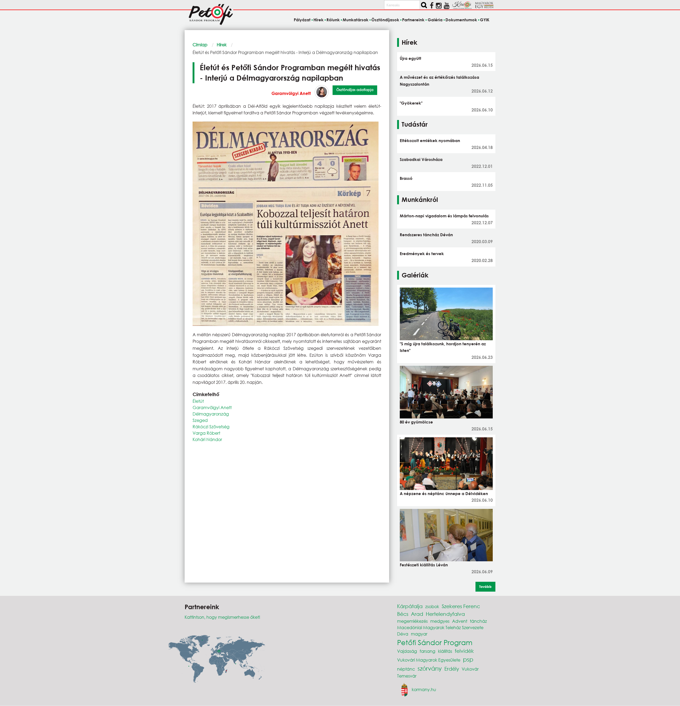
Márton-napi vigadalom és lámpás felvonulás (444, 215)
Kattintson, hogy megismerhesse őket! (222, 617)
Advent (459, 621)
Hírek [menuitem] (318, 19)
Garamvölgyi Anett (291, 93)
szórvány (430, 668)
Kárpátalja (410, 606)
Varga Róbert (206, 433)
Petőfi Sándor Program (434, 642)
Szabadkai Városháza (421, 159)
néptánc (406, 669)
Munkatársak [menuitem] (355, 19)
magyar (419, 634)
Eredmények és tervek (422, 253)
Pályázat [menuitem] (302, 19)
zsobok (432, 606)
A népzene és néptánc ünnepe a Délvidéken (444, 493)
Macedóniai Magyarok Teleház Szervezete (440, 627)
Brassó (406, 178)
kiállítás (445, 651)
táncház (478, 621)
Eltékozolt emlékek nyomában (430, 140)
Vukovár (470, 669)
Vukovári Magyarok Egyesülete (428, 660)
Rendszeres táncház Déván (426, 234)
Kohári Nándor (207, 439)
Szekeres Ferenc (461, 606)
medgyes (439, 621)
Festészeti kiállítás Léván (424, 564)
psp (468, 659)
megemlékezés (412, 621)
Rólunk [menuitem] (333, 19)
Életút (198, 401)
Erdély (451, 669)
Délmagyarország (211, 414)
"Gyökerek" (411, 103)
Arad (417, 614)
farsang (427, 651)
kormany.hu (424, 689)
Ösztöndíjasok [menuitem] (385, 19)
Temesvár (406, 676)
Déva (402, 634)
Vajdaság (407, 651)
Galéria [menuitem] (435, 19)
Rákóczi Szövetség (211, 426)
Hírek (222, 44)
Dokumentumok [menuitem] (461, 19)
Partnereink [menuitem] (413, 19)
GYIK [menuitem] (484, 19)
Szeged (200, 420)
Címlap (200, 44)
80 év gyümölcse (416, 422)
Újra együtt (410, 58)
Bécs (402, 614)
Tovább (485, 586)
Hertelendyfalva (445, 614)
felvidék (464, 651)
